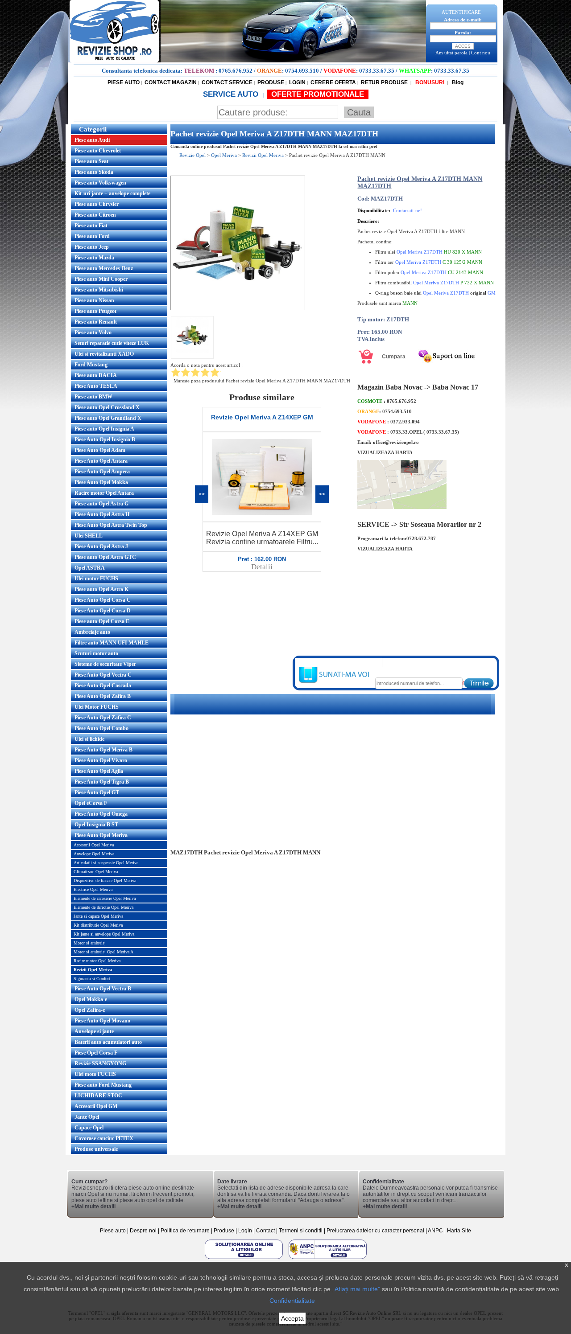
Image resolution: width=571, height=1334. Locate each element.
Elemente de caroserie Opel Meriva (105, 898)
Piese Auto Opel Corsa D (102, 610)
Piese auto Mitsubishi (98, 290)
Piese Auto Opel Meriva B (103, 750)
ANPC (435, 1230)
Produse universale (96, 1149)
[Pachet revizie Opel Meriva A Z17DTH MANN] (237, 308)
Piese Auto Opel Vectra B (102, 988)
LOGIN (297, 82)
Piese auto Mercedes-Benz (103, 268)
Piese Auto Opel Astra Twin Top (110, 525)
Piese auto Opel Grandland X (107, 418)
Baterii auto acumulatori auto (108, 1042)
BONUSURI (429, 82)
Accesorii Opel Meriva (94, 844)
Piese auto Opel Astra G (101, 504)
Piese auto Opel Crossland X (107, 407)
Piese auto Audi (92, 140)
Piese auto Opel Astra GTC (105, 557)
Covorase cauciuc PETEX (103, 1138)
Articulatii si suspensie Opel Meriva (106, 862)
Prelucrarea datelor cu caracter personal (375, 1230)
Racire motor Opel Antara (104, 493)
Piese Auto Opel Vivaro (100, 760)
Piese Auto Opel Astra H (101, 514)
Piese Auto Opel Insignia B (104, 439)
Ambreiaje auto (92, 632)
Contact (265, 1230)
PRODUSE (270, 82)
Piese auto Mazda (94, 257)
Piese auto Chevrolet (97, 151)
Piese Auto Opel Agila (98, 771)
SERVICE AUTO (232, 94)
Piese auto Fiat (91, 225)
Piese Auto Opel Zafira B (102, 696)
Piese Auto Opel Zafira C (102, 717)
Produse (224, 1230)
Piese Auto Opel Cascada (102, 685)
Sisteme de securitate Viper (105, 664)
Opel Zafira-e (89, 1010)
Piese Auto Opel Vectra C (103, 675)
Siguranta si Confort (92, 978)
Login (245, 1230)
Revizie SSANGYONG (100, 1063)
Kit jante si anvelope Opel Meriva (104, 934)
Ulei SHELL (88, 536)
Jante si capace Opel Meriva (98, 916)
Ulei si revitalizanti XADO (104, 354)
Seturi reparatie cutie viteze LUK (111, 343)
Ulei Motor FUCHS (96, 707)
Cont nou (480, 52)
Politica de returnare (186, 1230)
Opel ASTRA (89, 568)
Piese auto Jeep (91, 247)
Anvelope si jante (94, 1031)
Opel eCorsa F (90, 803)
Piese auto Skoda (93, 172)
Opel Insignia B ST (96, 824)
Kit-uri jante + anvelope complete (112, 193)
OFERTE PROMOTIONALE (317, 94)
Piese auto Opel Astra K (101, 589)
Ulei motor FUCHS (96, 578)
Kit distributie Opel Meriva (98, 925)
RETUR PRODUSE (384, 82)
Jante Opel (86, 1117)
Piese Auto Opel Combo (101, 728)
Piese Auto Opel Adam (99, 450)
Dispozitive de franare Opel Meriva (105, 880)
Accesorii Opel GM (95, 1106)
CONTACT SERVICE (227, 82)
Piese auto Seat (91, 161)
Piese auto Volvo (93, 332)
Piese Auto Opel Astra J (101, 546)
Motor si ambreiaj (90, 942)
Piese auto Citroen (95, 215)
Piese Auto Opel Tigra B (101, 782)
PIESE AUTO (124, 82)
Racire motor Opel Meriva (97, 960)
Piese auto (113, 1230)
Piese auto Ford (92, 236)
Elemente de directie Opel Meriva (103, 907)
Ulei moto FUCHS (95, 1074)
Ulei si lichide (89, 739)
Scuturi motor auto (96, 653)
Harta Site (459, 1230)
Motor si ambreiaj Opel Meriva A (103, 951)
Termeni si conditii (301, 1230)
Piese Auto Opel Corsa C (102, 600)
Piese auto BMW (93, 397)
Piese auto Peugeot (95, 311)
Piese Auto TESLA (95, 386)
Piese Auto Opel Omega (101, 814)
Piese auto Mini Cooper (101, 279)
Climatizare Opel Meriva (96, 871)
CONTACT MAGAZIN (171, 82)
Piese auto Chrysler (96, 204)
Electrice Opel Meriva (93, 889)
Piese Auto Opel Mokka (101, 482)
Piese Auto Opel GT (96, 792)
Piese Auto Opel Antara (101, 461)
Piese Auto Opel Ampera (102, 471)
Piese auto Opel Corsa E (101, 621)
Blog (457, 82)
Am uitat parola (451, 52)
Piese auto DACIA (95, 375)
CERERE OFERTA (333, 82)
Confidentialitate (292, 1300)
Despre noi (144, 1230)
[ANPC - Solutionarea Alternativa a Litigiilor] (327, 1259)
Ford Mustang (91, 364)
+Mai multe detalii (93, 1206)
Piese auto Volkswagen (100, 183)
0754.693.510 (302, 70)
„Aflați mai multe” (356, 1289)
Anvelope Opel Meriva (94, 853)
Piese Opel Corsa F (95, 1053)
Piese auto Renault (95, 322)
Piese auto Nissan (94, 300)
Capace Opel (88, 1128)
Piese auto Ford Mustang (103, 1085)
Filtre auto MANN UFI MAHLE (111, 643)
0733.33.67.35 (376, 70)
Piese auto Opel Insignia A (104, 429)
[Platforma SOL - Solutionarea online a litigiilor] (244, 1259)
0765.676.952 (235, 70)
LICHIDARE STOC (98, 1095)
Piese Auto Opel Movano (102, 1021)
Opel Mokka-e (90, 999)
